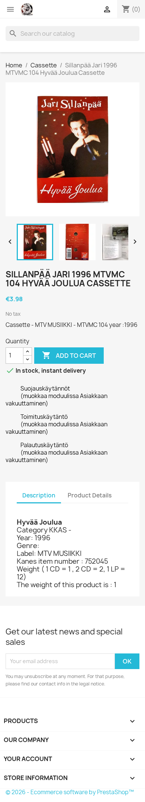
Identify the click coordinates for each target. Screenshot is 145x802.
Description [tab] (38, 495)
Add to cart (69, 355)
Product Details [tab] (90, 495)
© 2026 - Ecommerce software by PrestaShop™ (70, 792)
